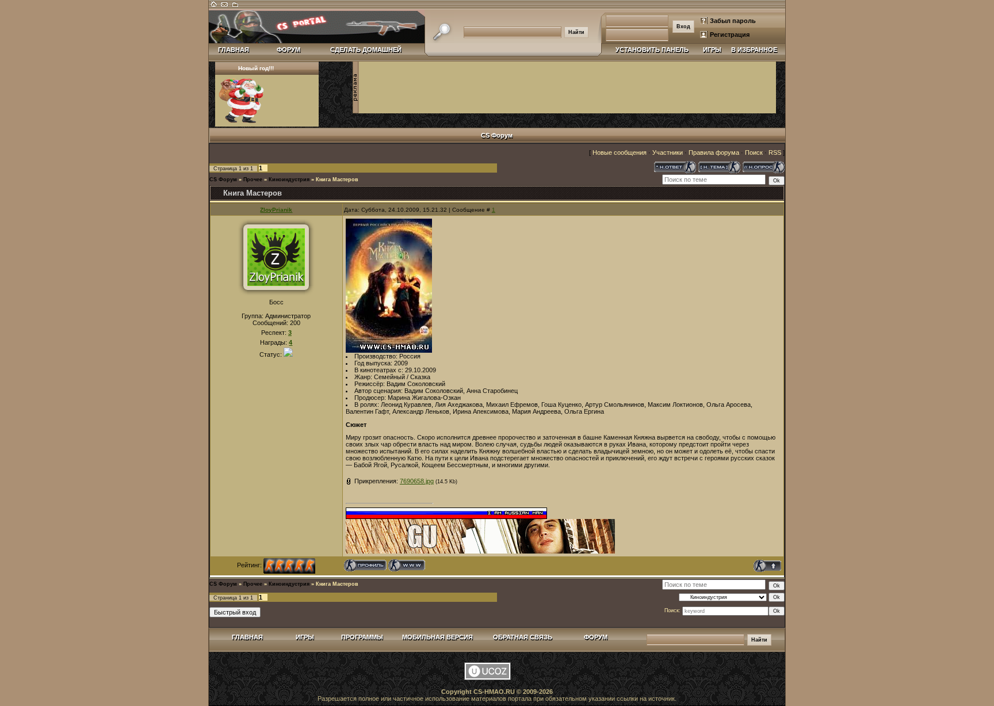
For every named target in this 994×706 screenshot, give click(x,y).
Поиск (754, 152)
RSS (775, 152)
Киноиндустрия (289, 179)
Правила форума (714, 152)
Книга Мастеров (337, 179)
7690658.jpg (417, 481)
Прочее (252, 179)
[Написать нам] (224, 6)
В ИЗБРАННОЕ (754, 49)
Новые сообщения (619, 152)
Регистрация (730, 34)
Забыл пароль (733, 20)
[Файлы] (234, 6)
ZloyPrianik (276, 210)
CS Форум (223, 179)
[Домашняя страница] (407, 565)
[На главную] (214, 6)
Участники (667, 152)
